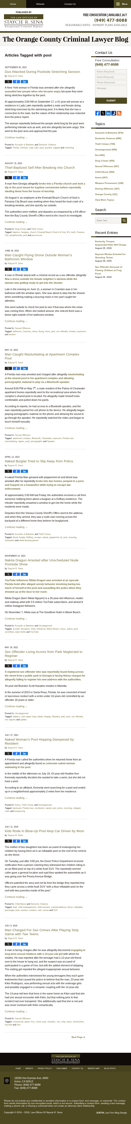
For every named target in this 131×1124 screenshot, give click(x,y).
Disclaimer (62, 1068)
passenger (9, 910)
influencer (41, 629)
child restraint (43, 907)
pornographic (36, 441)
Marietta (56, 716)
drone (34, 331)
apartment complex (22, 438)
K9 (68, 232)
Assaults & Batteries (24, 144)
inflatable (78, 907)
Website (40, 4)
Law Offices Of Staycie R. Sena (46, 1112)
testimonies (78, 1021)
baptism (16, 232)
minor (38, 1021)
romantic (51, 1021)
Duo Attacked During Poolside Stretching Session (42, 71)
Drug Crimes (21, 229)
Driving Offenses (107, 188)
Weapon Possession (109, 183)
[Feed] (119, 113)
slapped (56, 147)
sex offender (62, 331)
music (63, 629)
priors (60, 808)
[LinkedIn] (108, 113)
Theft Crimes (37, 229)
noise (47, 331)
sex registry (10, 719)
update (23, 719)
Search (124, 220)
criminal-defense (58, 907)
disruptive (25, 629)
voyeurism (81, 331)
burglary (25, 232)
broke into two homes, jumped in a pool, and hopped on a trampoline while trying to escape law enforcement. (44, 485)
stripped (76, 808)
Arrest (17, 805)
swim (7, 811)
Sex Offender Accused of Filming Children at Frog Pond (108, 270)
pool (42, 147)
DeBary (29, 537)
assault (16, 629)
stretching (69, 147)
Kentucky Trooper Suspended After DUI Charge (110, 243)
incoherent (39, 808)
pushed (48, 147)
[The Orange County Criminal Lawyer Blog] (65, 39)
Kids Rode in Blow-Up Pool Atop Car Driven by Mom (44, 831)
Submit (111, 100)
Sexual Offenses (23, 328)
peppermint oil (55, 537)
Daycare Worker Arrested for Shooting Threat (110, 256)
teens (69, 1021)
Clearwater (46, 438)
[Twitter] (103, 113)
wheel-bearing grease (29, 540)
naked (45, 537)
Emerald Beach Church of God (51, 232)
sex (58, 1021)
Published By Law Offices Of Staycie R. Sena (96, 19)
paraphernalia (16, 235)
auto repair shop (28, 716)
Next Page (77, 1037)
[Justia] (113, 113)
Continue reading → (16, 137)
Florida (16, 147)
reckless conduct (28, 910)
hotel (33, 629)
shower (72, 331)
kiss (33, 1021)
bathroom (17, 331)
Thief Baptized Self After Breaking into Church (40, 167)
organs (21, 441)
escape (37, 537)
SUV (55, 910)
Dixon (70, 907)
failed (40, 716)
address (16, 716)
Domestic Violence (47, 144)
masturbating (11, 441)
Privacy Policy (45, 1068)
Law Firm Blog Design (111, 1112)
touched (8, 1025)
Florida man (67, 438)
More (124, 4)
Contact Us (70, 4)
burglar (22, 537)
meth (73, 232)
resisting (72, 537)
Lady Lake (34, 147)
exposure (57, 438)
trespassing (19, 811)
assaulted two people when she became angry (33, 91)
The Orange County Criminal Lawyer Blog (23, 19)
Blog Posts (110, 1068)
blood (15, 537)
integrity (47, 716)
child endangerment (27, 907)
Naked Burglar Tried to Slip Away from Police (39, 461)
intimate (24, 147)
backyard (17, 808)
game (27, 1021)
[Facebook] (97, 113)
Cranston (27, 331)
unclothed (9, 632)
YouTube (34, 632)
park (63, 716)
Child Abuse (20, 904)
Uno (18, 1025)
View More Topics (104, 200)
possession (37, 235)
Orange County (106, 194)
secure (45, 910)
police (70, 629)
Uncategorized (45, 625)
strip (63, 1021)
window (12, 334)
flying (41, 331)
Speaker (51, 441)
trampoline (9, 540)
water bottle (20, 632)
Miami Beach (53, 629)
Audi (15, 907)
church (33, 232)
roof (39, 910)
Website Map (94, 1068)
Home (13, 4)
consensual (18, 1021)
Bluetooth (36, 438)
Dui (100, 155)
